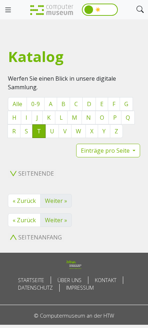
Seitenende (36, 173)
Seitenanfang (40, 237)
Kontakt (105, 280)
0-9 (35, 104)
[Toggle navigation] (8, 10)
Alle (17, 104)
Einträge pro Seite (106, 151)
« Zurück (24, 201)
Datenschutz (35, 287)
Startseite (31, 280)
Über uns (69, 280)
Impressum (80, 287)
